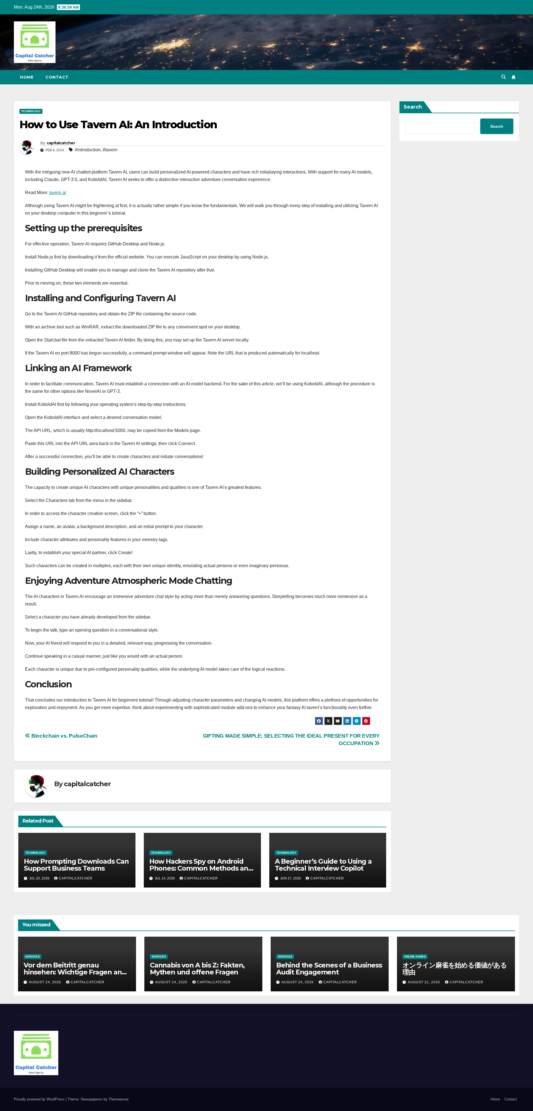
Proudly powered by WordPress (40, 1099)
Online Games (415, 956)
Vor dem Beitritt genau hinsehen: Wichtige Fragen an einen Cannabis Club (73, 972)
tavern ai (57, 192)
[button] (503, 77)
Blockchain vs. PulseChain (63, 736)
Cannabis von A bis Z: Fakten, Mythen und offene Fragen (197, 968)
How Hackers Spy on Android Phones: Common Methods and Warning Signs (201, 868)
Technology (31, 111)
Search (413, 107)
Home (26, 77)
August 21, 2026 (424, 982)
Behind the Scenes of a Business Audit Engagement (329, 968)
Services (32, 956)
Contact (57, 77)
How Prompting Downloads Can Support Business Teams (76, 864)
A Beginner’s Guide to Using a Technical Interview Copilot (323, 864)
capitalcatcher (61, 142)
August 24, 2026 (45, 982)
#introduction (87, 149)
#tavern (110, 149)
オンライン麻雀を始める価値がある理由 (455, 968)
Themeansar (118, 1099)
